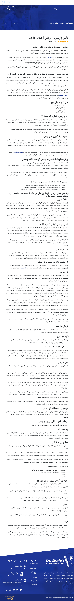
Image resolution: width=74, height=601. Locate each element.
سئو (6, 596)
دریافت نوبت (9, 3)
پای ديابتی (23, 268)
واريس (49, 57)
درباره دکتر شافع (44, 4)
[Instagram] (10, 590)
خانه (17, 24)
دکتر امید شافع (18, 152)
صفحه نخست (55, 4)
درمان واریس (63, 95)
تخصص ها (23, 4)
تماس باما (56, 9)
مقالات (33, 4)
